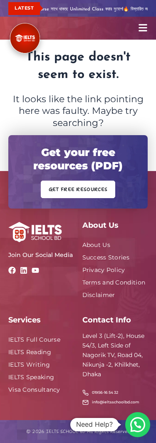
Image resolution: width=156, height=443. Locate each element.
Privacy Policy (103, 270)
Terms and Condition (114, 282)
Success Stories (106, 257)
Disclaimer (98, 295)
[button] (137, 424)
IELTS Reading (29, 352)
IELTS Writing (29, 364)
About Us (96, 245)
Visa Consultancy (34, 389)
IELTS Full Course (34, 339)
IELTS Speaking (31, 377)
